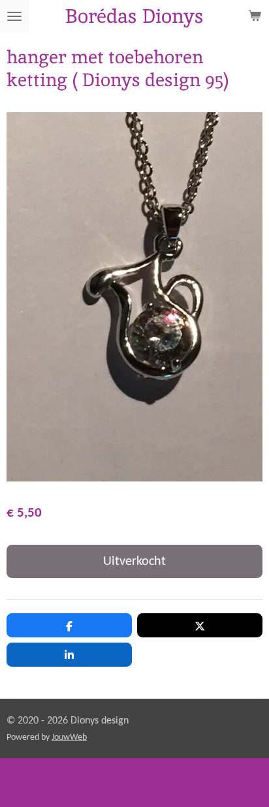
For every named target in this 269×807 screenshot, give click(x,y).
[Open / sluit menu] (14, 16)
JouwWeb (69, 737)
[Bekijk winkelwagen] (254, 16)
